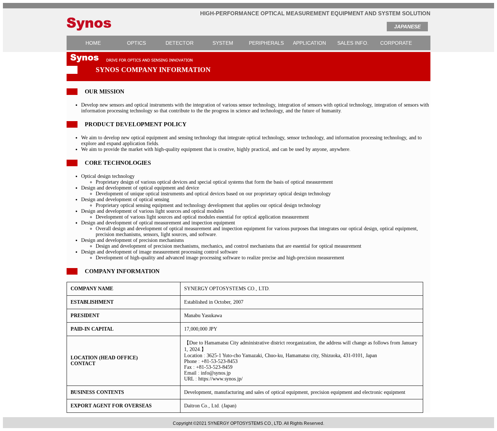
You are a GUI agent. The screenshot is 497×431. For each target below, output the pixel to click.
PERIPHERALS (266, 43)
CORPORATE (396, 43)
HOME (93, 43)
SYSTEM (222, 43)
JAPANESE (407, 26)
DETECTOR (180, 43)
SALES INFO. (353, 43)
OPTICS (136, 43)
